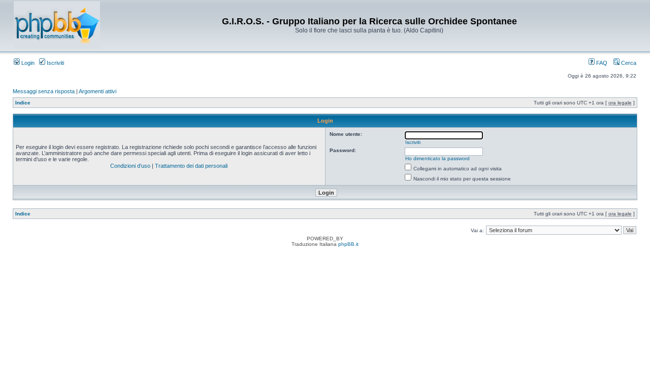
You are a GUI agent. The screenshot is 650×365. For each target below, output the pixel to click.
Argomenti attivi (97, 91)
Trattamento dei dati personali (191, 166)
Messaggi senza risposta (44, 91)
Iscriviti (54, 63)
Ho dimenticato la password (437, 158)
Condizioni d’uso (130, 166)
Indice (22, 102)
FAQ (601, 63)
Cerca (628, 63)
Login (27, 63)
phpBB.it (348, 244)
